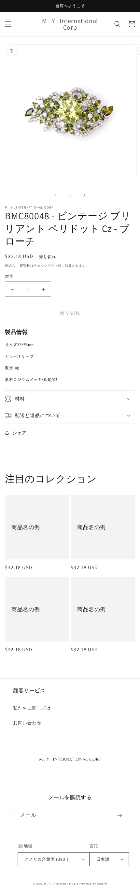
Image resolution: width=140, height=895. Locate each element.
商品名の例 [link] (25, 527)
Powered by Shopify (93, 883)
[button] (8, 24)
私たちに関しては (32, 708)
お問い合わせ (27, 723)
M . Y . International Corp (61, 883)
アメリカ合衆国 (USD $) (47, 859)
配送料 (25, 266)
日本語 (102, 859)
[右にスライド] (84, 195)
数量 (9, 276)
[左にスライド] (56, 195)
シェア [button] (19, 433)
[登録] (119, 815)
